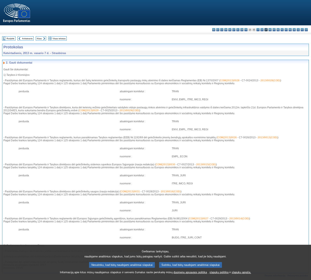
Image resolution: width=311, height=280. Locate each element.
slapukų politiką (218, 272)
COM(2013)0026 (227, 137)
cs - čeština (221, 29)
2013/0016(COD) (171, 191)
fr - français (246, 29)
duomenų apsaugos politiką (190, 272)
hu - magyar (270, 29)
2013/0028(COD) (270, 80)
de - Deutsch (229, 29)
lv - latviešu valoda (262, 29)
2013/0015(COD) (206, 164)
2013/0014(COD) (239, 218)
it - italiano (258, 29)
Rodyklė (10, 38)
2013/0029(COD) (129, 110)
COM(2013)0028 (229, 80)
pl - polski (282, 29)
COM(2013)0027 (198, 218)
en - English (242, 29)
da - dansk (225, 29)
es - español (217, 29)
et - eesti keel (233, 29)
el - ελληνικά (237, 29)
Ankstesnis (27, 38)
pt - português (286, 29)
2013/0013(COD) (268, 137)
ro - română (290, 29)
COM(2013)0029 (89, 110)
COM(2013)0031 (130, 191)
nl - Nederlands (278, 29)
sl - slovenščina (298, 29)
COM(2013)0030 (165, 164)
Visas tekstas (59, 38)
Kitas (39, 38)
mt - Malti (274, 29)
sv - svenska (306, 29)
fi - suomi (302, 29)
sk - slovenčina (294, 29)
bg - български (213, 29)
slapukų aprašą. (241, 272)
